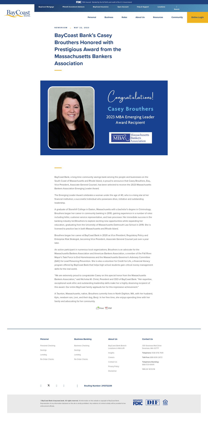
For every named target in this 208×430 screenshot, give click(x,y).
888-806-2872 (152, 357)
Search (176, 9)
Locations (161, 7)
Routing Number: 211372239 (98, 385)
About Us (140, 17)
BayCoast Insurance (101, 7)
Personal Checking (47, 346)
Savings (43, 350)
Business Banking (83, 339)
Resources (158, 17)
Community (177, 17)
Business (109, 17)
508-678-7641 (152, 353)
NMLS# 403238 (148, 369)
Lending (43, 355)
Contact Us (112, 362)
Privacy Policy (113, 366)
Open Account (122, 7)
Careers (111, 357)
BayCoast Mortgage (46, 7)
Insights (111, 353)
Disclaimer (112, 371)
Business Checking (81, 346)
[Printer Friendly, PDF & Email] (104, 308)
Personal (92, 17)
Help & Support (143, 7)
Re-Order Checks (47, 359)
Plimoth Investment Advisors (73, 7)
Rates (124, 17)
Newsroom (60, 28)
